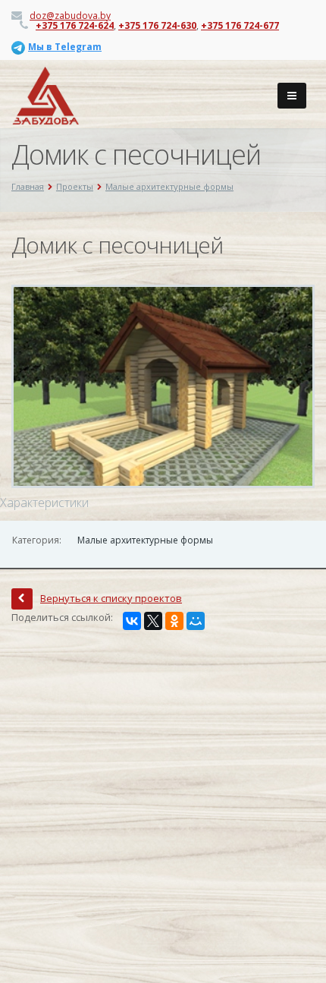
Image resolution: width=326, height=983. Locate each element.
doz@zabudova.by (70, 15)
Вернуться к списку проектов (111, 598)
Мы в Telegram (65, 46)
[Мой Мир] (196, 621)
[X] (153, 621)
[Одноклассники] (174, 621)
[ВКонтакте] (132, 621)
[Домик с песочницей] (163, 385)
